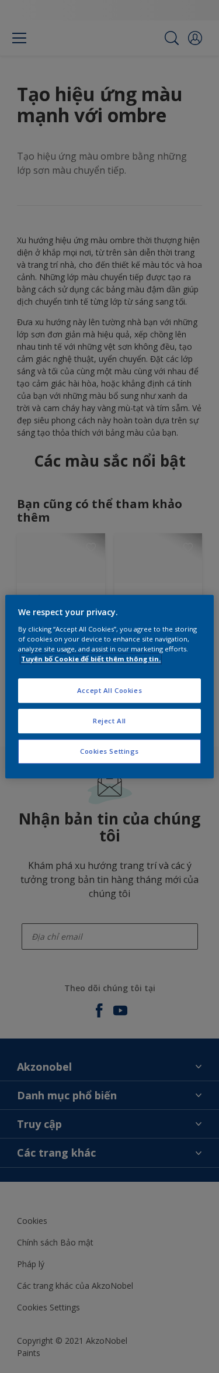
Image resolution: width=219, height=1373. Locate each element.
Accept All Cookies (109, 690)
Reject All (109, 720)
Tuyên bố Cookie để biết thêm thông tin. (91, 658)
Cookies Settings (109, 751)
